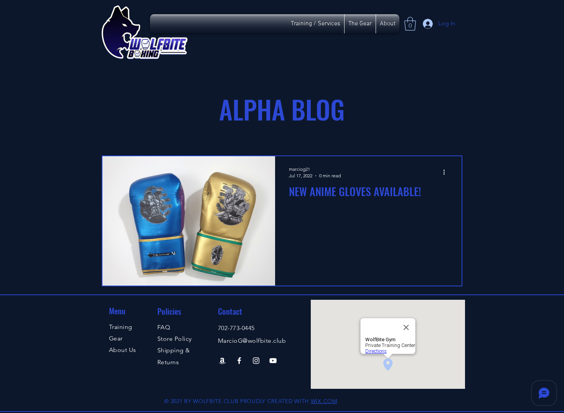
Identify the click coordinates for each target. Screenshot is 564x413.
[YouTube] (273, 360)
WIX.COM (324, 401)
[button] (410, 24)
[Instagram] (256, 360)
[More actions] (446, 172)
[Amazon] (222, 360)
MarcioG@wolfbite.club (252, 340)
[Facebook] (239, 360)
